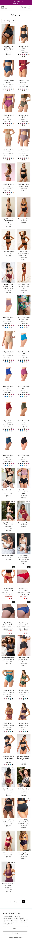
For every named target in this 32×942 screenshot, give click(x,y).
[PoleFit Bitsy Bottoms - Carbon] (7, 598)
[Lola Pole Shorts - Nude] (28, 54)
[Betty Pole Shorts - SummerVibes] (11, 327)
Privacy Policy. (8, 924)
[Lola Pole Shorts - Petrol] (26, 54)
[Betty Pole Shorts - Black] (5, 325)
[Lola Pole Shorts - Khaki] (22, 56)
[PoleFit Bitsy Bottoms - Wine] (11, 598)
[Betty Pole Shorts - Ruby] (13, 325)
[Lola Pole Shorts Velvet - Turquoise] (10, 698)
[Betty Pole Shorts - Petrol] (7, 325)
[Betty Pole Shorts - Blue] (5, 327)
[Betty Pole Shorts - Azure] (7, 327)
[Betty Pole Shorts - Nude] (9, 327)
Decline (15, 933)
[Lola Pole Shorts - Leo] (24, 56)
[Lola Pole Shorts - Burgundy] (24, 54)
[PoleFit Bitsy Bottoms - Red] (9, 598)
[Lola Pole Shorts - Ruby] (22, 54)
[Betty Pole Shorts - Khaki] (9, 325)
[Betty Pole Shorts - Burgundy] (11, 325)
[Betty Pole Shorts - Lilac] (3, 325)
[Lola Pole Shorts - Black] (18, 54)
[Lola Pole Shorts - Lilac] (20, 54)
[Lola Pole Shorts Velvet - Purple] (4, 698)
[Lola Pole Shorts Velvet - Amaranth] (6, 698)
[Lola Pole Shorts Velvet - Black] (12, 698)
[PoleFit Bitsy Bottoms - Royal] (5, 598)
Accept (15, 928)
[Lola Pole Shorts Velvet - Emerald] (8, 698)
